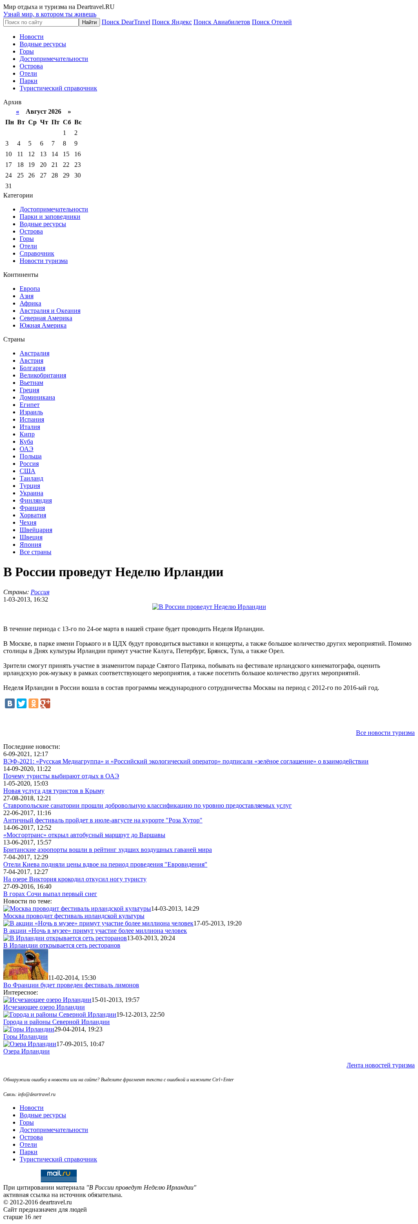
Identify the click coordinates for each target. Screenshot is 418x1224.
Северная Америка (46, 317)
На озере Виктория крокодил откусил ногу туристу (75, 879)
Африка (30, 303)
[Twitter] (22, 703)
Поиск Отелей (272, 21)
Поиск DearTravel (126, 21)
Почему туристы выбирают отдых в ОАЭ (61, 776)
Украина (31, 493)
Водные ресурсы (43, 43)
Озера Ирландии (26, 1051)
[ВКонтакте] (10, 703)
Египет (30, 404)
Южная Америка (43, 325)
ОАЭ (26, 448)
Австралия (34, 353)
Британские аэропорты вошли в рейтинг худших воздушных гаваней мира (107, 849)
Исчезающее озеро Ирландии (44, 1007)
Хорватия (33, 515)
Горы (27, 51)
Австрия (31, 360)
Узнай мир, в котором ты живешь (49, 14)
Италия (30, 426)
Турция (30, 485)
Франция (32, 507)
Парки (29, 80)
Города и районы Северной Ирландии (56, 1021)
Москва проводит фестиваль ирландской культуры (74, 915)
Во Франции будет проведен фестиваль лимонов (71, 984)
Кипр (27, 434)
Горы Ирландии (25, 1036)
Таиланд (31, 478)
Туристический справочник (58, 88)
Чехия (28, 522)
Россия (29, 463)
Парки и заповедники (50, 216)
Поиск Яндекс (172, 21)
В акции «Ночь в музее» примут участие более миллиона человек (95, 930)
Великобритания (43, 375)
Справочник (37, 253)
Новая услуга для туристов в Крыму (53, 790)
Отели (28, 73)
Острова (31, 66)
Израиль (31, 412)
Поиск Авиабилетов (221, 21)
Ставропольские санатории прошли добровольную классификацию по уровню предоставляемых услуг (147, 805)
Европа (30, 288)
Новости (32, 36)
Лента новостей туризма (381, 1065)
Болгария (32, 367)
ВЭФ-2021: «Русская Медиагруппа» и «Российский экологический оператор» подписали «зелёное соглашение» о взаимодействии (186, 761)
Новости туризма (44, 260)
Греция (29, 389)
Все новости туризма (385, 732)
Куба (26, 441)
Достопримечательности (54, 58)
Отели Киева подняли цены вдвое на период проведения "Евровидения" (105, 864)
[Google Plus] (45, 703)
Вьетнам (31, 382)
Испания (32, 419)
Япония (30, 544)
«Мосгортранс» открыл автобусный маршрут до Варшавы (84, 834)
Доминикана (37, 397)
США (28, 470)
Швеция (31, 537)
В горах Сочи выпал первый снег (50, 893)
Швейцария (36, 529)
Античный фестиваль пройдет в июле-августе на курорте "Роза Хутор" (102, 820)
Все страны (35, 551)
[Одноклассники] (33, 703)
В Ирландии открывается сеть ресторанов (61, 945)
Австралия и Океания (50, 310)
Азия (26, 295)
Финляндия (36, 500)
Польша (31, 456)
